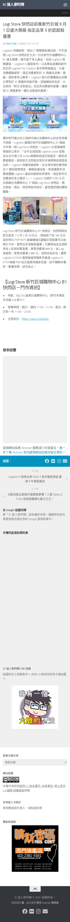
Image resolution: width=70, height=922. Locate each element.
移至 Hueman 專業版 (48, 902)
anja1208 (11, 43)
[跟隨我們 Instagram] (59, 461)
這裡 (39, 808)
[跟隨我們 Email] (65, 461)
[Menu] (65, 4)
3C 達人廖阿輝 (13, 4)
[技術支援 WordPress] (23, 903)
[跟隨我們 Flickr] (53, 461)
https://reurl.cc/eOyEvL (35, 319)
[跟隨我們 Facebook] (47, 461)
